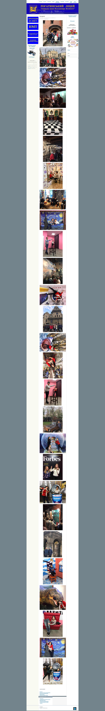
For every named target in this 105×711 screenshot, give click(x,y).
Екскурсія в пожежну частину (44, 695)
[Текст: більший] (77, 13)
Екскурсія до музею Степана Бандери (45, 692)
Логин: (68, 53)
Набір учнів (41, 698)
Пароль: (69, 55)
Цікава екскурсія (42, 694)
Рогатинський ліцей (32, 1)
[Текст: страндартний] (76, 13)
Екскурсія (41, 691)
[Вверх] (75, 709)
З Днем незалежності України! (44, 702)
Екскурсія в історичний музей (44, 693)
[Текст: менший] (75, 13)
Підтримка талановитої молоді (44, 701)
